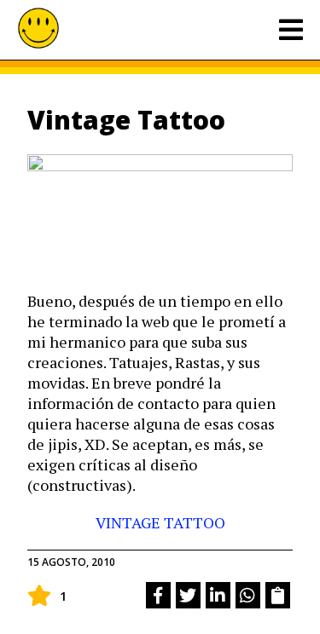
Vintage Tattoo (126, 119)
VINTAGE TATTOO (160, 522)
